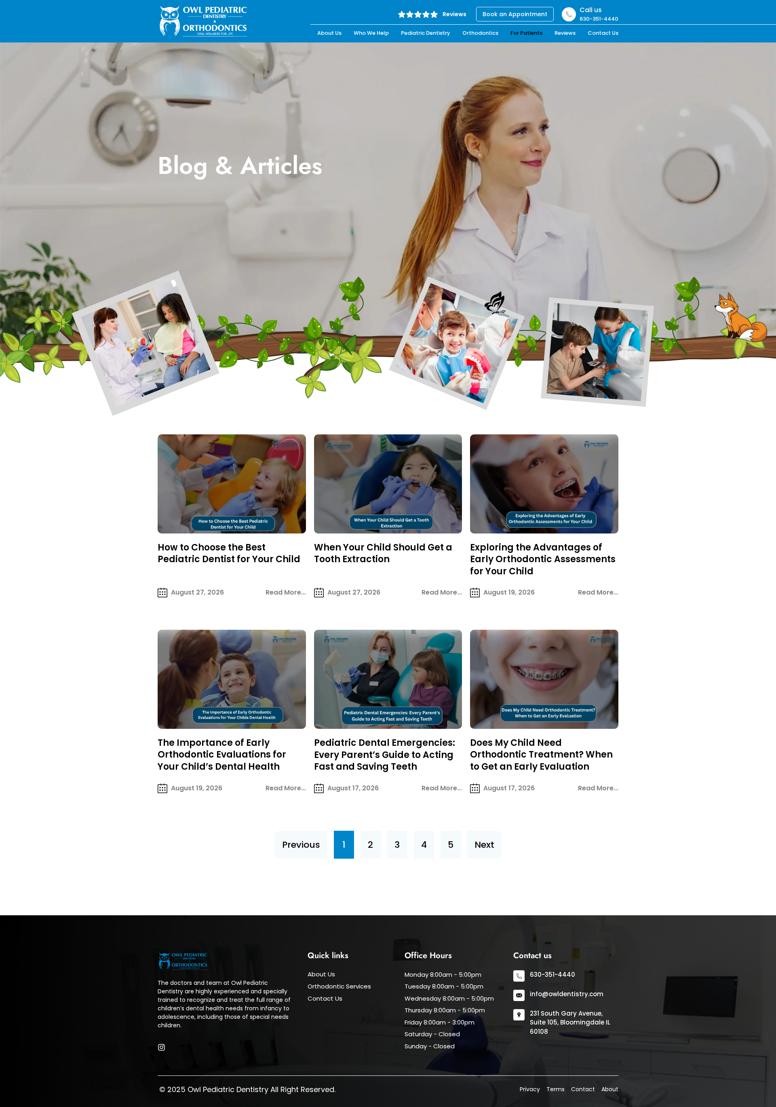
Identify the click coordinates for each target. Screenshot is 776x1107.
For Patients (526, 33)
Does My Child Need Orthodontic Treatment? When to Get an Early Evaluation (541, 755)
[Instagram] (161, 1047)
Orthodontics (480, 33)
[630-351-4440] (519, 976)
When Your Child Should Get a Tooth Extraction (383, 553)
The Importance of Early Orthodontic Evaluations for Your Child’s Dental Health (222, 755)
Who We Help (371, 33)
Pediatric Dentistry (425, 33)
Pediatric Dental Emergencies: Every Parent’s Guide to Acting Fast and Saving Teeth (384, 755)
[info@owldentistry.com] (519, 995)
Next (484, 844)
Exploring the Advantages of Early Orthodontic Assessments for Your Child (543, 559)
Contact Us (603, 33)
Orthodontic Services (339, 986)
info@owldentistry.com (566, 994)
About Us (329, 33)
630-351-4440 (552, 974)
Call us (591, 10)
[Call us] (569, 14)
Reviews (454, 14)
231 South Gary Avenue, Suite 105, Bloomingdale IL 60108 (570, 1022)
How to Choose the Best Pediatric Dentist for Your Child (229, 553)
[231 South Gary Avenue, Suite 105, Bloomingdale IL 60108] (519, 1014)
